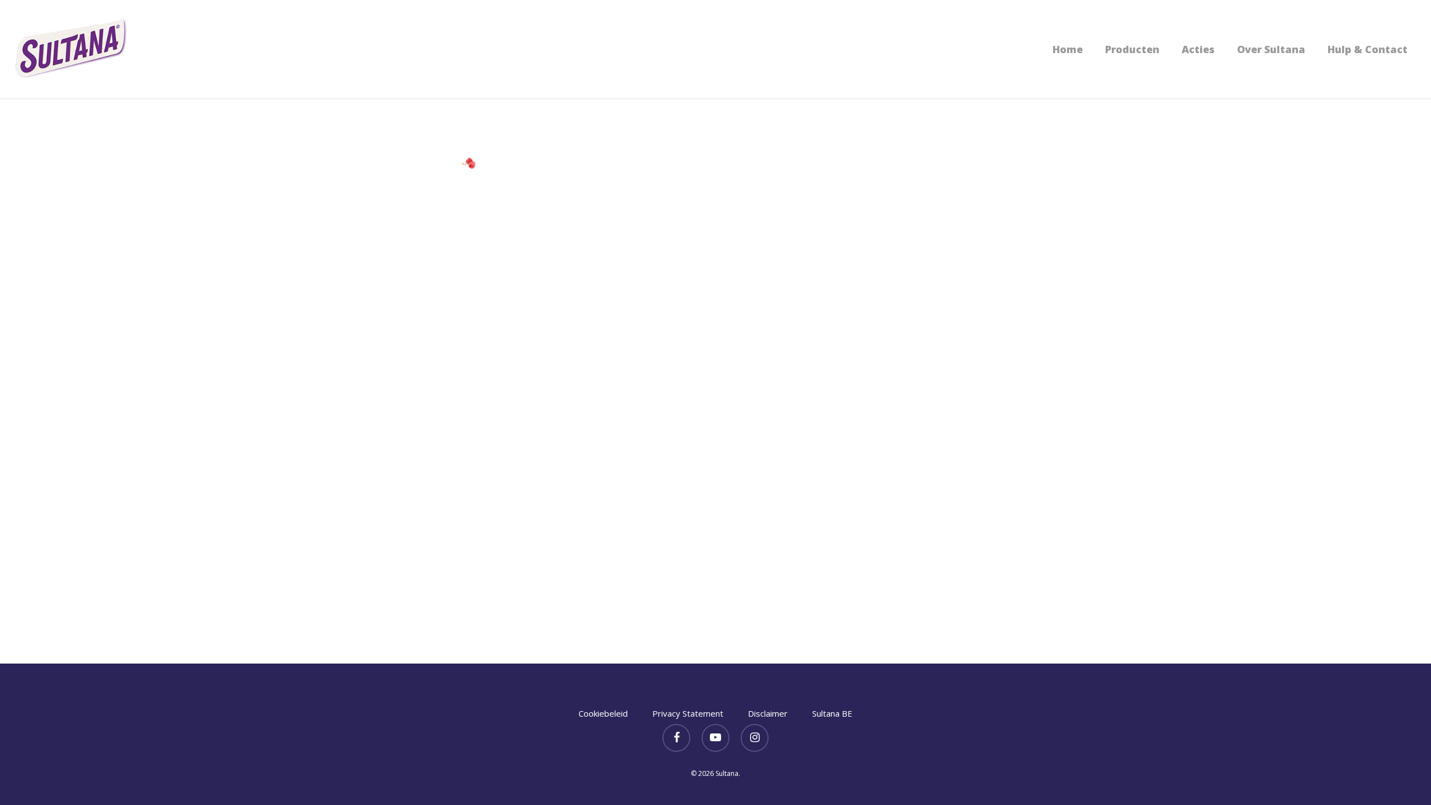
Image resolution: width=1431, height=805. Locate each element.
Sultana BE (832, 713)
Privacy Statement (687, 713)
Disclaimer (768, 713)
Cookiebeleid (603, 713)
